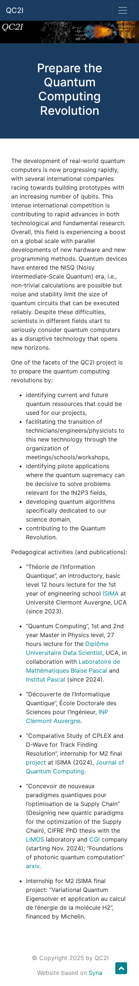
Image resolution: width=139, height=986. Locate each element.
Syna (95, 972)
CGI (94, 839)
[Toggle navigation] (122, 10)
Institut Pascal (45, 679)
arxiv (32, 866)
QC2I (14, 10)
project (36, 762)
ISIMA (111, 593)
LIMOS (35, 839)
